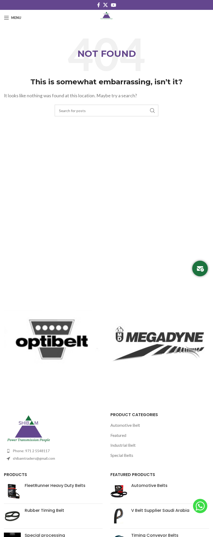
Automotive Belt (125, 425)
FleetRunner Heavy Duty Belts (55, 485)
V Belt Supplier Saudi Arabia (160, 510)
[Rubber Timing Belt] (12, 516)
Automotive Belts (149, 485)
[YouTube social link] (113, 5)
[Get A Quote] (200, 268)
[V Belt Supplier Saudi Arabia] (118, 516)
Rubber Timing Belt (44, 510)
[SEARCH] (152, 110)
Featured (118, 435)
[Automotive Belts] (118, 491)
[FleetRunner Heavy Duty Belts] (12, 491)
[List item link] (53, 451)
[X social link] (105, 5)
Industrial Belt (123, 445)
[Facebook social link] (99, 5)
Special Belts (121, 455)
